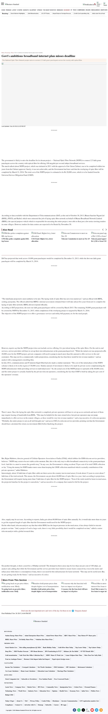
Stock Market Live (11, 647)
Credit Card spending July (81, 13)
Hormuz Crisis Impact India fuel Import (37, 659)
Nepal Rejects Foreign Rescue (62, 13)
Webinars (60, 10)
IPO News (41, 687)
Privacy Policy (34, 701)
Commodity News (52, 687)
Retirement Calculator (85, 667)
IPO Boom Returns (37, 651)
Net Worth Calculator (45, 667)
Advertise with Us (30, 705)
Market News (31, 687)
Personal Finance (90, 687)
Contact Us (18, 705)
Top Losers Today (80, 647)
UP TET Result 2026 (87, 651)
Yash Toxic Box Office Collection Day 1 (31, 655)
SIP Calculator (71, 667)
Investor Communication (69, 701)
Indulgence (95, 10)
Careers (56, 705)
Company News (20, 687)
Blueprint (33, 10)
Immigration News (66, 687)
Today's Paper (9, 701)
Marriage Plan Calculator (65, 671)
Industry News (32, 691)
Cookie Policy (46, 701)
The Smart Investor (49, 10)
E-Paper (19, 10)
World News (22, 691)
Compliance (9, 705)
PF (71, 10)
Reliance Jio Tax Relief (71, 651)
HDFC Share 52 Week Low (54, 655)
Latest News (9, 687)
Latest (14, 10)
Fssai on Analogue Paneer (13, 659)
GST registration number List (89, 701)
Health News (64, 691)
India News (85, 691)
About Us (19, 701)
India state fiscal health (99, 13)
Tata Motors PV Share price (87, 635)
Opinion (39, 10)
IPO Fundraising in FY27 (53, 651)
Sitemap (40, 705)
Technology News (10, 691)
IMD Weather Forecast (21, 651)
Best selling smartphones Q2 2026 (30, 647)
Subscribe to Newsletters (29, 679)
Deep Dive (104, 10)
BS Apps (63, 705)
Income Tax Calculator (12, 667)
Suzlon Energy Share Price (13, 635)
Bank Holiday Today (49, 647)
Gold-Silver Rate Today (65, 647)
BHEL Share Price (11, 639)
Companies (81, 10)
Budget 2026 (9, 695)
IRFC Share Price (70, 635)
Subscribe (48, 705)
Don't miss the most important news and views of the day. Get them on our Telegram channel (54, 611)
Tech (74, 10)
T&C (26, 701)
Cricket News (78, 687)
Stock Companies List (12, 679)
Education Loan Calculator (46, 671)
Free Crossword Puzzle (61, 679)
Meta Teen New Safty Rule (92, 655)
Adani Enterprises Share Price (34, 635)
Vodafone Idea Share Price (44, 639)
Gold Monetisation (33, 13)
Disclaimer (56, 701)
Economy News (74, 691)
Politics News (95, 691)
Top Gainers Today (95, 647)
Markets (26, 10)
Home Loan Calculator (28, 671)
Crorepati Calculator (28, 667)
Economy (67, 10)
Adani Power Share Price (54, 635)
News (12, 52)
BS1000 (88, 10)
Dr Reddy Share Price (26, 639)
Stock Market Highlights (18, 13)
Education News (45, 691)
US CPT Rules (45, 13)
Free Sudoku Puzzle (45, 679)
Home (3, 10)
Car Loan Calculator (12, 671)
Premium (8, 10)
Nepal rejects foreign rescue (61, 659)
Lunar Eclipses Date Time (74, 655)
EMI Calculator (59, 667)
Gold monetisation (11, 655)
